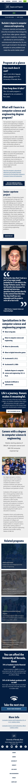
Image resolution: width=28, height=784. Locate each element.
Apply (25, 1)
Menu (14, 13)
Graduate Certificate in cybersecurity (12, 383)
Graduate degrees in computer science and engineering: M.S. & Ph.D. (15, 373)
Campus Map (14, 782)
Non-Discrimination (14, 773)
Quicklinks (14, 1)
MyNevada (8, 1)
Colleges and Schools (9, 17)
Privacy (14, 777)
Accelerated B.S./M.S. (11, 358)
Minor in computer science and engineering (14, 339)
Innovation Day (9, 236)
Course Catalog (20, 17)
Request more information (14, 709)
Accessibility (14, 761)
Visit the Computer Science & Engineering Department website (14, 183)
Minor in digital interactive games (15, 352)
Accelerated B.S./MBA (11, 364)
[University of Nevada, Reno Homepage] (14, 736)
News (3, 1)
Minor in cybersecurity (12, 346)
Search (20, 1)
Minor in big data (10, 332)
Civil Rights (14, 769)
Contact (14, 752)
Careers (14, 757)
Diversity (14, 765)
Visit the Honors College (14, 411)
